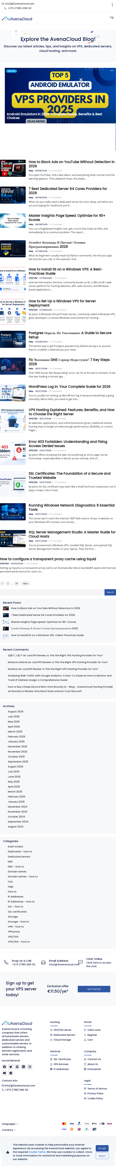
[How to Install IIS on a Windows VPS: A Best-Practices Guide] (6, 636)
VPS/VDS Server (62, 1030)
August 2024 (15, 826)
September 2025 (18, 761)
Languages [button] (8, 1124)
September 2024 (18, 821)
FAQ (10, 881)
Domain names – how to (23, 876)
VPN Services (61, 1064)
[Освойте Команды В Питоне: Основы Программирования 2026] (6, 628)
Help (31, 170)
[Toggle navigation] (112, 6)
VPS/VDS (33, 278)
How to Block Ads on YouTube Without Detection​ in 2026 (72, 163)
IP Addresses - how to (17, 71)
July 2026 (13, 716)
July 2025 (13, 771)
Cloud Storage (62, 1039)
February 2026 (16, 736)
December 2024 (17, 806)
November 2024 (17, 811)
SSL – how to (15, 906)
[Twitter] (11, 1067)
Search (110, 592)
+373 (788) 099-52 (23, 964)
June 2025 (14, 776)
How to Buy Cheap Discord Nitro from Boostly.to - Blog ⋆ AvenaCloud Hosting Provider (60, 687)
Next (25, 583)
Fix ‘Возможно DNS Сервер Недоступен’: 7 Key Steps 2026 (69, 361)
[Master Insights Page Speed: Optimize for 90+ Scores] (6, 622)
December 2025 (17, 746)
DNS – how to (16, 866)
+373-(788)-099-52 (19, 8)
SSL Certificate (62, 1059)
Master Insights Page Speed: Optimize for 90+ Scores (67, 217)
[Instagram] (30, 1067)
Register (92, 1035)
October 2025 (16, 756)
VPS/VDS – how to (19, 941)
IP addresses (15, 896)
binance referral (17, 662)
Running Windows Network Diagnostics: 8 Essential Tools (72, 507)
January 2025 (16, 801)
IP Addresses (61, 1069)
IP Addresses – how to (21, 901)
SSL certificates (17, 911)
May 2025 (14, 781)
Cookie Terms (36, 1152)
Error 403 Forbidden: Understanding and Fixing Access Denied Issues (68, 443)
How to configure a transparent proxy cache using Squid (48, 559)
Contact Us (94, 1059)
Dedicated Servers (64, 1035)
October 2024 (16, 816)
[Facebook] (4, 1067)
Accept (102, 1148)
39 (16, 583)
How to (12, 891)
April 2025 (14, 786)
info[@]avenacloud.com (19, 3)
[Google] (17, 1067)
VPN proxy (14, 931)
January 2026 (16, 741)
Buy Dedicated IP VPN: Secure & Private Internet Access (51, 146)
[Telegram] (11, 1073)
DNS (10, 861)
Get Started (94, 989)
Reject (102, 1155)
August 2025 (15, 766)
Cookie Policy (95, 1098)
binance (13, 669)
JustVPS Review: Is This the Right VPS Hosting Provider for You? (65, 655)
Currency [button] (7, 1130)
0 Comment (56, 170)
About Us (92, 1064)
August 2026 (15, 711)
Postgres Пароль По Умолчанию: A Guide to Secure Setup (70, 335)
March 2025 (15, 791)
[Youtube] (4, 1073)
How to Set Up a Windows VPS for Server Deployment (62, 303)
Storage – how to (18, 921)
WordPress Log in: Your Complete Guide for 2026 (70, 386)
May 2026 (14, 721)
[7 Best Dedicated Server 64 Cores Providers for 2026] (6, 615)
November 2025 (17, 751)
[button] (110, 70)
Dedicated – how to (20, 851)
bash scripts (15, 846)
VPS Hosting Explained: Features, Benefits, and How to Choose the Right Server (71, 411)
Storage (13, 916)
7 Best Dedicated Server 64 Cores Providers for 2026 (68, 190)
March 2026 (15, 731)
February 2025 (16, 796)
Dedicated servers (19, 856)
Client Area (93, 1030)
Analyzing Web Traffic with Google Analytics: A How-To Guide (45, 675)
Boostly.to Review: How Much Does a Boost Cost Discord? (47, 691)
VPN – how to (16, 926)
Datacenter (94, 1069)
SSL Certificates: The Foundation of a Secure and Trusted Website (70, 475)
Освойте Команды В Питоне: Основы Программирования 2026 (57, 244)
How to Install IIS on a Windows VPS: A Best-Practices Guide (66, 271)
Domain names (17, 871)
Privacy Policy (95, 1093)
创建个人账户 (15, 655)
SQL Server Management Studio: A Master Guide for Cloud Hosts (72, 534)
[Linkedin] (23, 1067)
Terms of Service (97, 1088)
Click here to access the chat (98, 964)
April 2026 (14, 726)
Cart (90, 1039)
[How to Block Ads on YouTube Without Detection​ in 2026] (6, 608)
